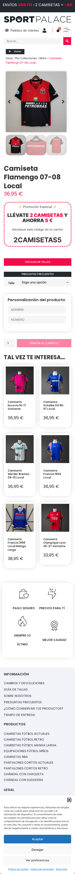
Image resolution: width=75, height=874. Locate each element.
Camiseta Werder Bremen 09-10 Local (18, 474)
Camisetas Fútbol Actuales (26, 734)
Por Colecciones (26, 58)
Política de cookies (18, 869)
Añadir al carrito (44, 343)
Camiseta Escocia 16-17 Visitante (17, 405)
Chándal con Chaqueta (24, 774)
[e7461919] (36, 101)
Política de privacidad (42, 869)
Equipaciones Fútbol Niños (26, 751)
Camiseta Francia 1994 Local (52, 474)
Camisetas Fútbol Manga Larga (30, 745)
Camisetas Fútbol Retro (24, 739)
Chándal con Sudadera (23, 780)
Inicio (9, 58)
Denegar (37, 850)
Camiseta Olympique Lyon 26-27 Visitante (54, 542)
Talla (11, 282)
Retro (43, 58)
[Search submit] (67, 41)
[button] (69, 800)
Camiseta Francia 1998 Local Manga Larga (17, 544)
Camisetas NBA (16, 757)
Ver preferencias (37, 860)
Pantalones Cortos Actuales (28, 762)
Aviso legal (61, 869)
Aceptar (37, 839)
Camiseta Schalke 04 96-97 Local (53, 405)
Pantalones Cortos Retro (26, 768)
